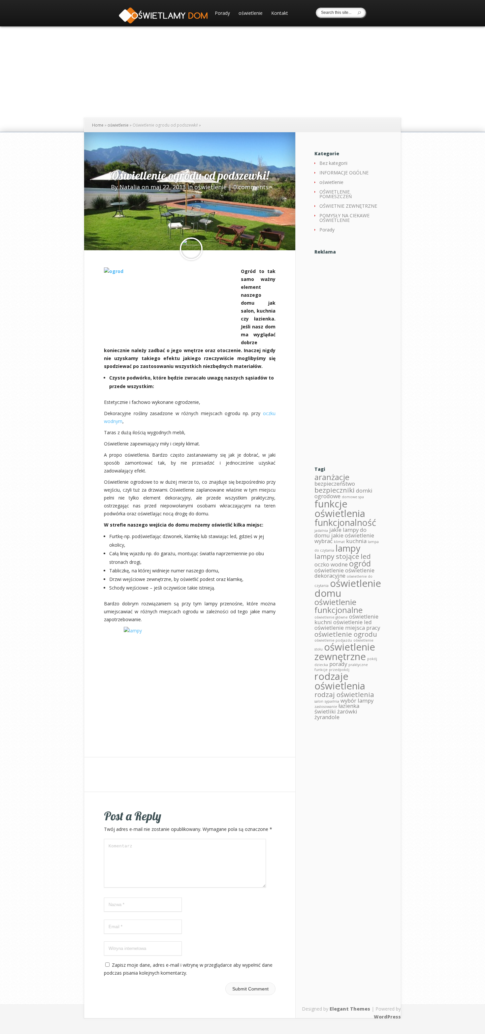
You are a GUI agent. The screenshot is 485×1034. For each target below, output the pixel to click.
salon (318, 701)
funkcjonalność (345, 522)
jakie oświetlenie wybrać (344, 538)
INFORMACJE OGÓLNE (344, 172)
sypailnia (332, 701)
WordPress (387, 1017)
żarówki (347, 711)
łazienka (349, 706)
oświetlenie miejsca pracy (347, 627)
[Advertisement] (348, 355)
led (366, 556)
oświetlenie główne (331, 617)
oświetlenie (251, 13)
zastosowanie (325, 706)
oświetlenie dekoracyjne (344, 573)
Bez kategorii (333, 163)
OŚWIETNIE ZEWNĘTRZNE (348, 206)
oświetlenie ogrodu (345, 634)
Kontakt (279, 13)
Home (98, 125)
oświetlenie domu (347, 588)
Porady (222, 13)
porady (338, 664)
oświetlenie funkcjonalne (338, 605)
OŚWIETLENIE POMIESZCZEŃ (335, 194)
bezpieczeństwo (334, 483)
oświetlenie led (352, 622)
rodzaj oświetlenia (344, 694)
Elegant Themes (350, 1009)
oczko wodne (331, 564)
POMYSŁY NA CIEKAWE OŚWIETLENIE (344, 217)
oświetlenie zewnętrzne (344, 651)
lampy (348, 548)
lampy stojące (336, 556)
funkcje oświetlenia (339, 508)
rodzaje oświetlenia (339, 681)
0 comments (251, 187)
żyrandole (327, 717)
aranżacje (331, 476)
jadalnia (321, 530)
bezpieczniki (334, 490)
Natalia (129, 187)
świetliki (325, 711)
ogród (360, 563)
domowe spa (353, 497)
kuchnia (356, 541)
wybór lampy (356, 700)
